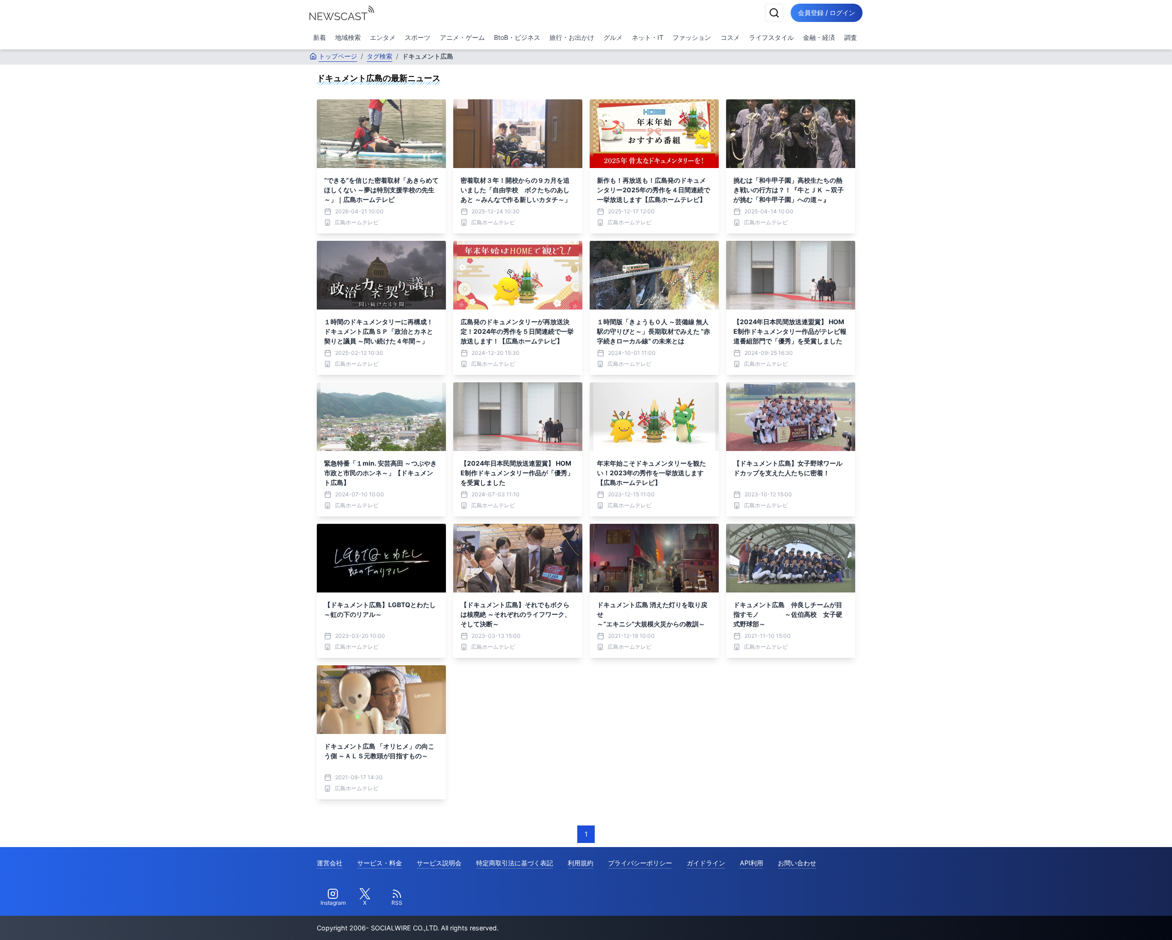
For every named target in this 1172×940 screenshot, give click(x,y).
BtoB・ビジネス (517, 37)
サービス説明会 (439, 863)
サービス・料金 (379, 863)
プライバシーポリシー (640, 863)
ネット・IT (647, 37)
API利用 (751, 863)
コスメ (730, 37)
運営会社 (329, 863)
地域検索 (348, 37)
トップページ (338, 56)
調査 (850, 37)
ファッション (692, 37)
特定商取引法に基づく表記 (514, 863)
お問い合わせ (797, 863)
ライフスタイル (771, 37)
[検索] (774, 13)
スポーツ (417, 37)
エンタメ (383, 37)
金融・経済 (819, 37)
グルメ (613, 37)
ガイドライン (706, 863)
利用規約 (580, 863)
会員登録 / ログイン (826, 12)
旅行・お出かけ (571, 37)
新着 (319, 37)
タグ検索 (379, 56)
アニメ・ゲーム (462, 37)
